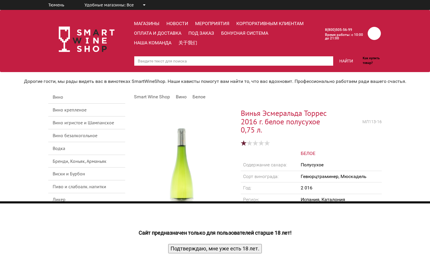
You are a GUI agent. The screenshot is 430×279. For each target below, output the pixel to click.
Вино (58, 97)
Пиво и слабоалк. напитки (79, 186)
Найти (346, 61)
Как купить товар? (371, 60)
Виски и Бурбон (69, 174)
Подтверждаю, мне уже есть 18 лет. (215, 248)
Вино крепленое (70, 110)
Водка (59, 148)
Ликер (59, 199)
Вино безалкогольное (75, 135)
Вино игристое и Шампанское (83, 122)
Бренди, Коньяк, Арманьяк (79, 161)
